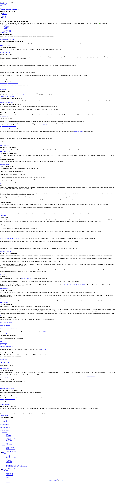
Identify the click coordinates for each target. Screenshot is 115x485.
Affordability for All (8, 464)
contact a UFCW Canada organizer (79, 131)
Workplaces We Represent (7, 31)
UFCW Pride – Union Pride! (10, 458)
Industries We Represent (7, 30)
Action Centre (4, 16)
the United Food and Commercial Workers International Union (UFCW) (74, 284)
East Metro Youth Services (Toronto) (5, 325)
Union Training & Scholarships (10, 449)
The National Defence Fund (10, 447)
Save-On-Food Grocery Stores (4, 362)
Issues (3, 15)
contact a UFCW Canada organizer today (26, 37)
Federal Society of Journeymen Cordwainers (27, 278)
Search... (1, 2)
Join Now (5, 421)
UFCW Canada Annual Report (10, 438)
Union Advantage (6, 27)
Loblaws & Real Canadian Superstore (5, 357)
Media (7, 443)
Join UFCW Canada (9, 440)
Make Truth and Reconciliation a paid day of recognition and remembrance (16, 466)
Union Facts (5, 28)
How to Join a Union (7, 420)
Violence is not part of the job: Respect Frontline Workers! (14, 465)
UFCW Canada (8, 482)
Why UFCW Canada (7, 26)
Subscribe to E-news (9, 444)
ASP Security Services (3, 340)
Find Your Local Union (9, 433)
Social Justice (8, 456)
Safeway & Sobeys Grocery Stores (5, 360)
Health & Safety (8, 450)
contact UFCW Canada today (44, 124)
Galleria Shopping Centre (4, 341)
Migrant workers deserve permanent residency (12, 467)
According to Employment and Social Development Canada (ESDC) (10, 238)
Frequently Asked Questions (10, 473)
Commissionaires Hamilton (4, 344)
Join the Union (4, 17)
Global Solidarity (8, 460)
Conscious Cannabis (9, 462)
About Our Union (4, 13)
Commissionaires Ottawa (3, 343)
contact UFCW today (44, 331)
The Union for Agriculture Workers (11, 457)
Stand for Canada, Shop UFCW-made (11, 446)
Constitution (7, 434)
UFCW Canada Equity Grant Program (11, 451)
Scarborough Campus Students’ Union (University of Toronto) (9, 328)
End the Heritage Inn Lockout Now (11, 468)
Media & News (4, 14)
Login (57, 479)
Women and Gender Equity (10, 455)
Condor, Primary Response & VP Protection (6, 346)
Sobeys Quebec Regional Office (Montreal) (6, 322)
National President (8, 435)
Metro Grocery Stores (3, 359)
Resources (3, 445)
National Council (8, 436)
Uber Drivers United (9, 461)
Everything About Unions (7, 29)
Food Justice (7, 459)
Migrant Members (8, 448)
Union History (8, 437)
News (6, 442)
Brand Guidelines (8, 439)
